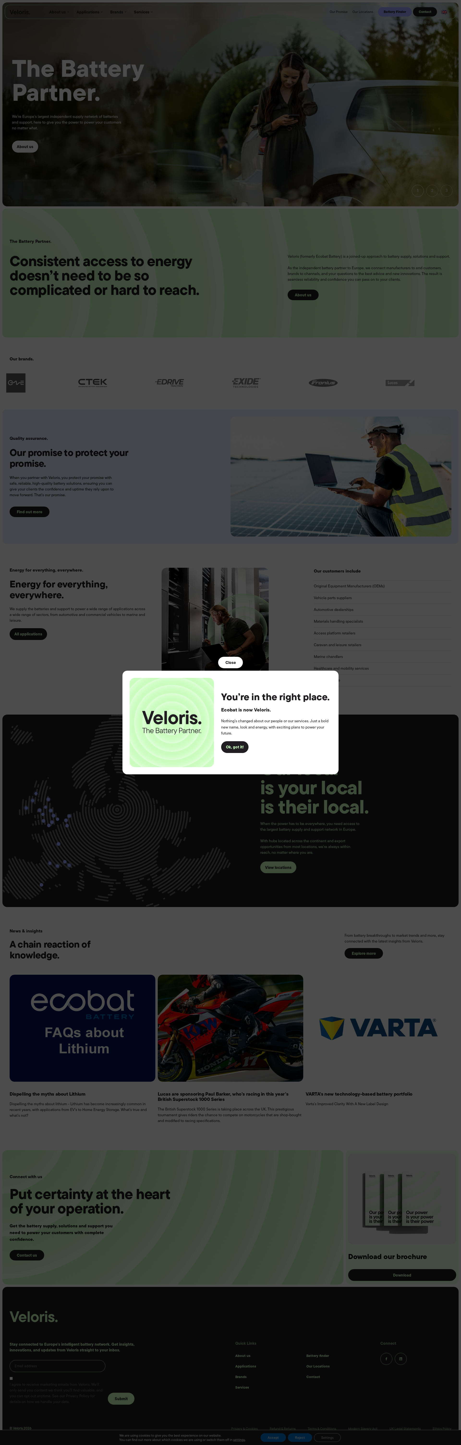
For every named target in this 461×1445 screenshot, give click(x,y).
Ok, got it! (235, 747)
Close (230, 662)
